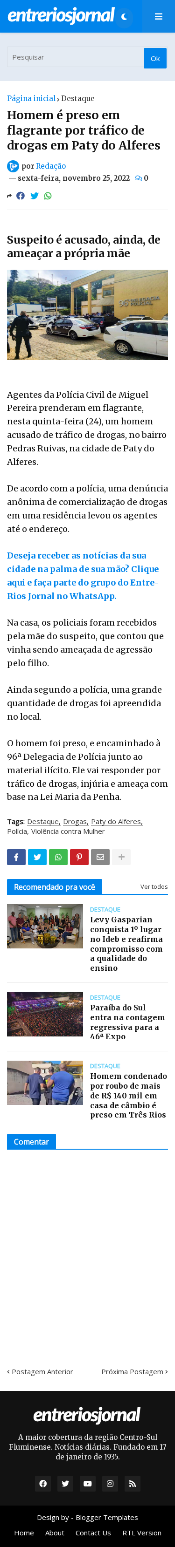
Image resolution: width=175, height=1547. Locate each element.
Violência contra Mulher (68, 831)
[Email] (100, 857)
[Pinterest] (79, 857)
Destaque (78, 98)
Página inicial (31, 98)
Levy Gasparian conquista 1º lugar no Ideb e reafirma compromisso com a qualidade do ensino (126, 944)
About (54, 1532)
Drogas (75, 821)
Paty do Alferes (116, 821)
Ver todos (154, 886)
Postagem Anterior (42, 1371)
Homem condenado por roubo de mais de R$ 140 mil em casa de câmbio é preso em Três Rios (128, 1095)
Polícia (17, 831)
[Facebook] (20, 195)
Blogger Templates (107, 1517)
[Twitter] (34, 195)
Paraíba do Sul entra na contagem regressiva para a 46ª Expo (127, 1022)
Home (24, 1532)
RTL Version (141, 1532)
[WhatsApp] (48, 195)
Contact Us (93, 1532)
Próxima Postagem (132, 1371)
